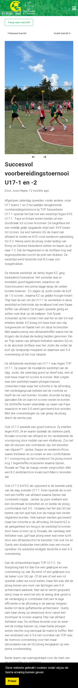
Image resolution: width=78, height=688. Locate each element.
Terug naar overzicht (19, 22)
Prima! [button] (12, 681)
